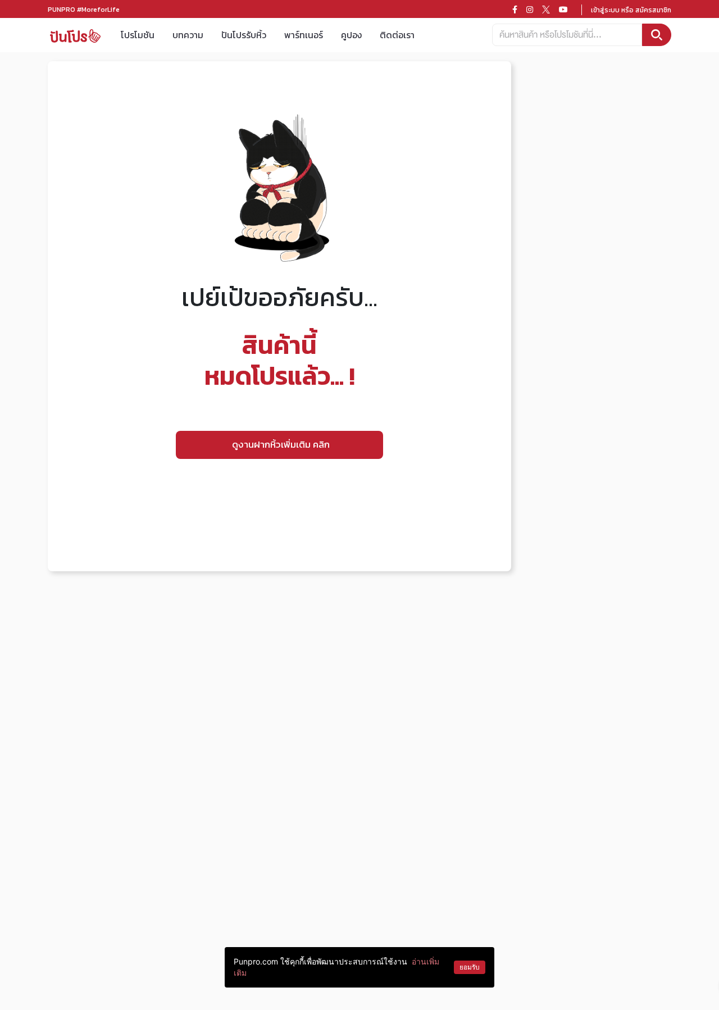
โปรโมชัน (137, 35)
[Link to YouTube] (563, 9)
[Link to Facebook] (514, 9)
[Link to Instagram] (529, 9)
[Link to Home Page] (75, 35)
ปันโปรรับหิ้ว (243, 35)
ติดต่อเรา (397, 35)
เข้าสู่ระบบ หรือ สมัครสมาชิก (631, 10)
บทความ (187, 35)
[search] (656, 35)
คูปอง (351, 35)
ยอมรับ (469, 967)
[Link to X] (546, 9)
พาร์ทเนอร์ (303, 35)
